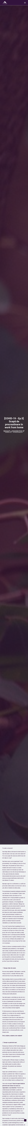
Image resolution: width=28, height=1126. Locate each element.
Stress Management (14, 431)
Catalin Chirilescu (18, 432)
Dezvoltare (15, 430)
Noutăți (20, 430)
